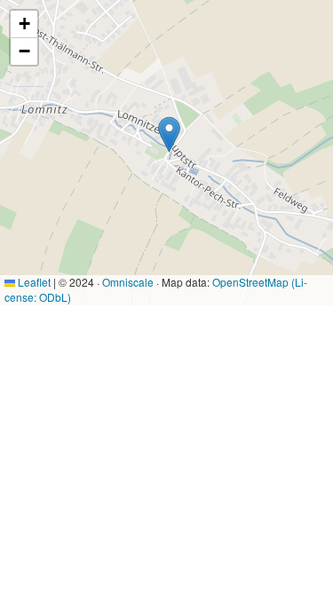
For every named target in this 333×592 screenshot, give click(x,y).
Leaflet (33, 281)
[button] (169, 134)
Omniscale (128, 281)
